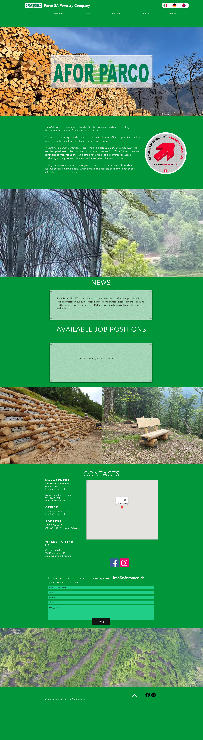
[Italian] (166, 5)
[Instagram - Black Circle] (153, 695)
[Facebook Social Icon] (114, 562)
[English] (184, 5)
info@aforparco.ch (55, 489)
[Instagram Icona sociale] (124, 562)
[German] (175, 5)
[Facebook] (147, 695)
